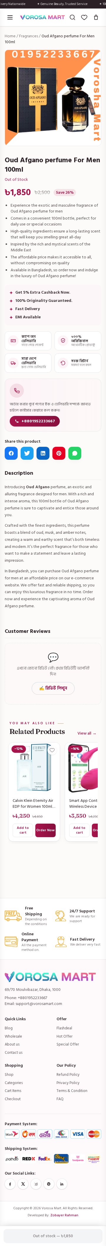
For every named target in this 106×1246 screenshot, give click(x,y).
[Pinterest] (49, 1184)
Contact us (13, 1052)
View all (87, 733)
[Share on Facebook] (11, 453)
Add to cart (23, 830)
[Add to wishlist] (52, 750)
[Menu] (10, 17)
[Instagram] (36, 1184)
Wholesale (13, 1036)
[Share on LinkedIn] (43, 453)
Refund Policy (68, 1074)
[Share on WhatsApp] (74, 453)
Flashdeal (64, 1028)
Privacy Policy (68, 1083)
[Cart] (96, 17)
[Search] (72, 17)
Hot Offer (64, 1036)
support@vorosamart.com (39, 1003)
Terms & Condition (72, 1091)
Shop (9, 1074)
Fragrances (28, 36)
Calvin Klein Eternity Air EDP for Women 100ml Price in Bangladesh (33, 804)
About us (12, 1044)
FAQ (60, 1099)
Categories (14, 1083)
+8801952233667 (38, 421)
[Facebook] (10, 1184)
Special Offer (68, 1044)
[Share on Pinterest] (58, 453)
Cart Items (13, 1091)
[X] (23, 1184)
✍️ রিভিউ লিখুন (53, 688)
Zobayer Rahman (64, 1215)
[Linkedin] (62, 1184)
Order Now (45, 830)
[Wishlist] (84, 17)
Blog (9, 1028)
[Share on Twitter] (27, 453)
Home (10, 36)
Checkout (13, 1099)
